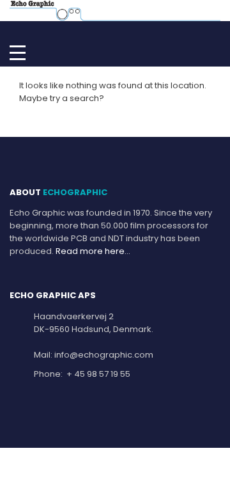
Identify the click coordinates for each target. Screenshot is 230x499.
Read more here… (93, 251)
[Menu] (18, 51)
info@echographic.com (103, 355)
